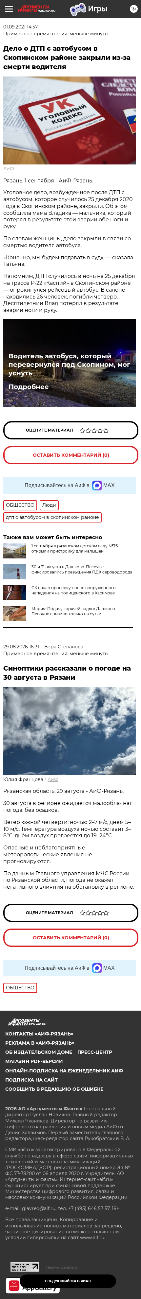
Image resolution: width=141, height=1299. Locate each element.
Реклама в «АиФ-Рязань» (39, 1043)
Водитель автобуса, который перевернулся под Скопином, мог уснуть (69, 364)
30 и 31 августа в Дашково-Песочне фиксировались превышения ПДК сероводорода (81, 569)
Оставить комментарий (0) (71, 455)
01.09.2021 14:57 (20, 27)
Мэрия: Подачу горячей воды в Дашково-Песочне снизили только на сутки (74, 611)
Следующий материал (68, 1281)
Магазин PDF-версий (34, 1061)
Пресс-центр (94, 1052)
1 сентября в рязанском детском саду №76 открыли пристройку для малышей (74, 548)
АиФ (8, 169)
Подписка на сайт (31, 1080)
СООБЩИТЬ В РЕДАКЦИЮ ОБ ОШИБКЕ (54, 1089)
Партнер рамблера (61, 1267)
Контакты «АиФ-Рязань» (39, 1034)
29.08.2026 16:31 (21, 647)
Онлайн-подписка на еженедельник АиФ (64, 1071)
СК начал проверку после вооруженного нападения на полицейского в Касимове (73, 590)
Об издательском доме (38, 1052)
